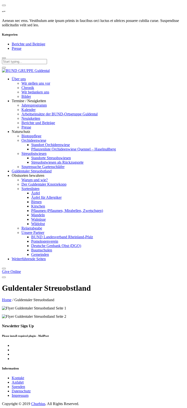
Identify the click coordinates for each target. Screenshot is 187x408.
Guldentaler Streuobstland (32, 171)
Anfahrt (18, 382)
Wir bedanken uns (35, 92)
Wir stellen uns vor (35, 83)
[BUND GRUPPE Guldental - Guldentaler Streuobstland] (26, 71)
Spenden (18, 387)
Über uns (19, 79)
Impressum (20, 395)
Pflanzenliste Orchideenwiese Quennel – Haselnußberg (73, 149)
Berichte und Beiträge (28, 44)
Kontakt (18, 378)
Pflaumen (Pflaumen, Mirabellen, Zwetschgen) (67, 211)
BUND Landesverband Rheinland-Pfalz (62, 237)
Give (11, 271)
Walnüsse (38, 219)
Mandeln (38, 215)
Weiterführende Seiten (29, 259)
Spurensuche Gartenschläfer (43, 167)
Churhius (38, 404)
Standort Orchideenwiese (50, 145)
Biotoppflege (31, 136)
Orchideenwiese (33, 140)
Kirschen (38, 206)
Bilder (26, 96)
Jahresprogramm (34, 105)
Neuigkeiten (30, 118)
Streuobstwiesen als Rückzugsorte (57, 162)
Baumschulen (41, 250)
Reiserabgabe (31, 228)
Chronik (27, 88)
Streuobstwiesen (34, 153)
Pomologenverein (44, 241)
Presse (16, 48)
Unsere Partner (32, 232)
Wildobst (38, 224)
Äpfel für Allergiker (46, 197)
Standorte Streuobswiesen (51, 158)
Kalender (28, 110)
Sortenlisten (30, 189)
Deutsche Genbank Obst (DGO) (56, 246)
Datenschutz (21, 391)
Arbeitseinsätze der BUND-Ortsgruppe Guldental (59, 114)
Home (6, 300)
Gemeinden (40, 254)
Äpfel (35, 193)
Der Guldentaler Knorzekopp (43, 184)
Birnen (36, 202)
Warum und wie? (34, 180)
